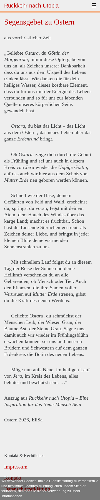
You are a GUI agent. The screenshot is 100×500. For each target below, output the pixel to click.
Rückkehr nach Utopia (31, 6)
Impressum (16, 467)
